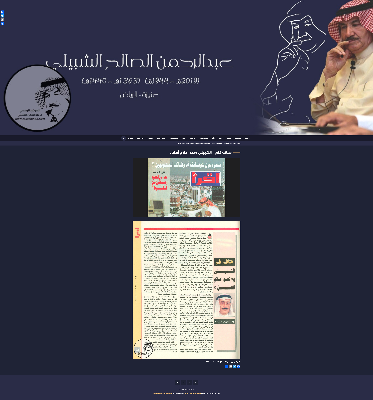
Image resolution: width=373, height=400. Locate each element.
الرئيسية (247, 138)
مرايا (184, 138)
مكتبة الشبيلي (174, 138)
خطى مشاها (238, 138)
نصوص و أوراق (161, 138)
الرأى (213, 138)
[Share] (2, 24)
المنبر (220, 138)
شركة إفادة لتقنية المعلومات (163, 393)
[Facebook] (2, 12)
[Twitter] (2, 16)
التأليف (229, 138)
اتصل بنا (130, 138)
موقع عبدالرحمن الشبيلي (192, 393)
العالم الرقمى (204, 138)
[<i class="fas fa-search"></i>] (123, 138)
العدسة (151, 138)
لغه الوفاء (193, 138)
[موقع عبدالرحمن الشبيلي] (186, 67)
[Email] (2, 20)
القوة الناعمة (140, 138)
